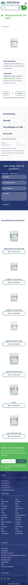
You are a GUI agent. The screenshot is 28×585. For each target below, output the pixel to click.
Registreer (20, 93)
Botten (3, 503)
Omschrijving (9, 114)
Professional (15, 173)
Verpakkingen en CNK (13, 127)
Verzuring (17, 524)
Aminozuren (4, 548)
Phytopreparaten (5, 559)
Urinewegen (18, 517)
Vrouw (17, 529)
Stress (17, 513)
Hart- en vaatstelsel (6, 522)
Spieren (17, 506)
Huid (2, 524)
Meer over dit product (14, 251)
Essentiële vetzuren (6, 557)
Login (6, 93)
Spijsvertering (18, 508)
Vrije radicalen (19, 526)
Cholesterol (4, 506)
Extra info (7, 134)
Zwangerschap (19, 533)
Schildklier (18, 501)
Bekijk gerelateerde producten (12, 78)
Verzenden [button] (6, 204)
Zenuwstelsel (18, 531)
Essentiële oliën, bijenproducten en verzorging (13, 555)
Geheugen (4, 515)
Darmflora (3, 508)
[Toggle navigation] (25, 3)
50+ (2, 499)
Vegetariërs (18, 522)
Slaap (16, 503)
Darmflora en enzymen (7, 553)
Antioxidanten (4, 501)
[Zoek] (19, 8)
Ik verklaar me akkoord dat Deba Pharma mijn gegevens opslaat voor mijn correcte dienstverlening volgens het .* (15, 466)
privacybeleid (7, 467)
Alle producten (6, 26)
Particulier (5, 173)
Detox (2, 510)
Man (2, 529)
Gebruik (6, 120)
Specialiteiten (4, 562)
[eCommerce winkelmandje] (24, 8)
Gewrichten (4, 517)
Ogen (16, 499)
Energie (3, 513)
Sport (16, 510)
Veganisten (18, 519)
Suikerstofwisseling (20, 515)
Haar (2, 519)
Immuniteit (4, 526)
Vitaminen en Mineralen (7, 566)
